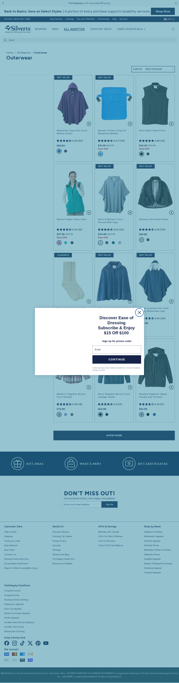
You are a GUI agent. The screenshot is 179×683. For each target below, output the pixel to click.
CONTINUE (117, 360)
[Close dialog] (139, 312)
